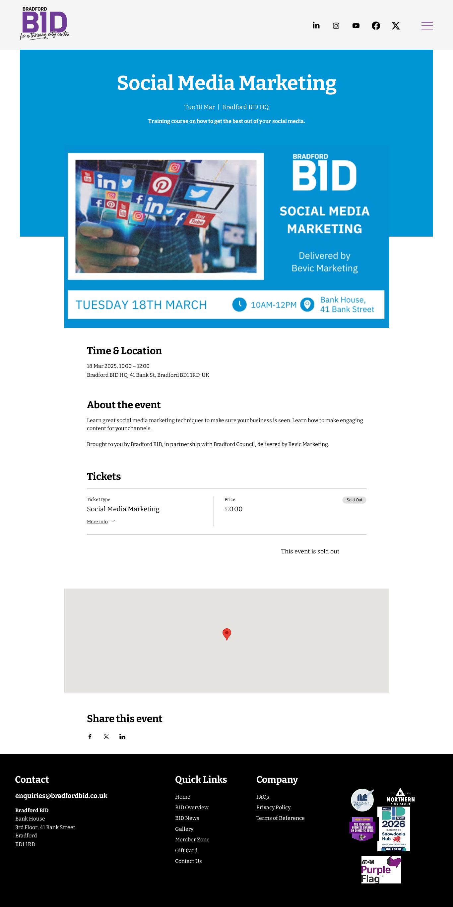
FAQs (262, 797)
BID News (187, 818)
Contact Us (188, 861)
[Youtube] (356, 26)
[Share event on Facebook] (90, 736)
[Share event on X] (106, 736)
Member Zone (192, 839)
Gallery (184, 829)
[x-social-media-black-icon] (396, 26)
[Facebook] (376, 26)
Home (182, 797)
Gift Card (186, 850)
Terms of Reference (280, 818)
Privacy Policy (273, 807)
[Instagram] (336, 26)
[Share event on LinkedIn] (122, 736)
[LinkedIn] (316, 26)
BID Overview (192, 807)
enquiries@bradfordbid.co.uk (61, 796)
